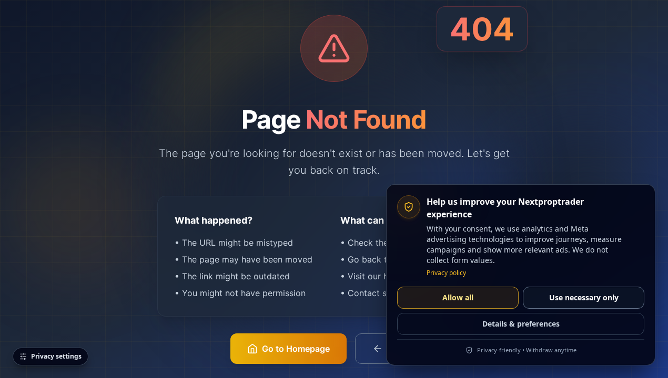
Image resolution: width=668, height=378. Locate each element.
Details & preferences (521, 324)
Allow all (457, 297)
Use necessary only (584, 297)
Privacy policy (446, 273)
